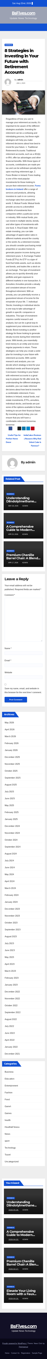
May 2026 (9, 722)
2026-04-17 (14, 1269)
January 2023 (11, 985)
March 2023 (10, 971)
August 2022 (11, 1019)
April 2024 (9, 881)
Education (9, 1079)
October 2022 (11, 1005)
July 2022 (9, 1026)
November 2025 (12, 764)
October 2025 (11, 771)
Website (8, 672)
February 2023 (12, 978)
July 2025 (9, 791)
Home (7, 1353)
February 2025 (12, 812)
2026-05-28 (14, 1210)
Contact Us (15, 1353)
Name (8, 648)
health (8, 1120)
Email (8, 660)
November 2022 (12, 998)
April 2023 (9, 964)
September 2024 (12, 847)
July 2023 (9, 943)
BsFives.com (23, 13)
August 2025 (11, 785)
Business (8, 45)
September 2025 (12, 778)
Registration (25, 1353)
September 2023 (12, 929)
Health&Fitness (12, 1127)
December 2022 (12, 992)
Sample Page (37, 1353)
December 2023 (12, 909)
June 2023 (10, 950)
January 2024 (11, 902)
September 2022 (12, 1012)
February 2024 (12, 895)
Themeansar (23, 1347)
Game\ (8, 1106)
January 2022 (11, 1047)
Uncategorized (12, 1161)
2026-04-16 (14, 1299)
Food (7, 1099)
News (7, 1134)
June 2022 (10, 1033)
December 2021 (12, 1054)
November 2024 (12, 833)
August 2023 (11, 936)
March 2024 (10, 888)
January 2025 (11, 819)
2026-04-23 (14, 1239)
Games (8, 1113)
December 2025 (12, 757)
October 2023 (11, 923)
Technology (10, 1148)
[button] (38, 27)
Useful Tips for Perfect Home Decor (13, 438)
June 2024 (10, 867)
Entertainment (11, 1086)
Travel (8, 1155)
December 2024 (12, 826)
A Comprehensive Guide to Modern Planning (20, 530)
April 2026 (9, 729)
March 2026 (10, 736)
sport (7, 1141)
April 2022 (9, 1040)
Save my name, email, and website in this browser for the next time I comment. (23, 690)
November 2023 (12, 916)
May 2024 (9, 874)
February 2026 (12, 743)
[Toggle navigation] (43, 27)
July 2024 (9, 860)
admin (20, 80)
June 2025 (10, 798)
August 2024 (11, 854)
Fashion (8, 1092)
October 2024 (11, 840)
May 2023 (9, 957)
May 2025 (9, 805)
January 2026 (11, 750)
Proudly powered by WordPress (14, 1343)
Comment (10, 595)
